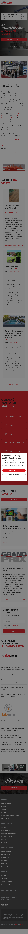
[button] (14, 478)
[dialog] (14, 467)
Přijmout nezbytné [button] (14, 474)
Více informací (12, 467)
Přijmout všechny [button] (14, 470)
